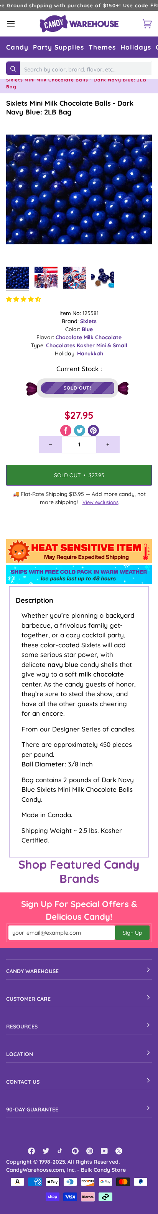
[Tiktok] (60, 1151)
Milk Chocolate (103, 337)
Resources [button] (22, 1026)
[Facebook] (31, 1151)
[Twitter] (46, 1151)
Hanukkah (90, 353)
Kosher (86, 345)
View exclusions (100, 502)
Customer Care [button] (28, 998)
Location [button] (19, 1054)
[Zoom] (20, 248)
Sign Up (132, 932)
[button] (17, 47)
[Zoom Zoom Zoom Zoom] (79, 189)
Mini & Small (111, 345)
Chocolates (61, 345)
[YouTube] (104, 1151)
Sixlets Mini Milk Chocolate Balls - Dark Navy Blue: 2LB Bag (69, 107)
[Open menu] (17, 23)
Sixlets (88, 321)
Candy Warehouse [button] (32, 971)
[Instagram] (89, 1151)
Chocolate (70, 337)
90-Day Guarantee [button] (32, 1109)
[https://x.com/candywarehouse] (118, 1151)
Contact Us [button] (23, 1081)
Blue (87, 329)
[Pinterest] (75, 1151)
